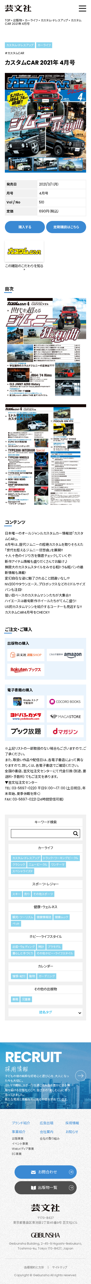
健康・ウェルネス (46, 907)
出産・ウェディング (23, 947)
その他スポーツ (43, 894)
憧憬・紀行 (18, 976)
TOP (7, 20)
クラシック (18, 864)
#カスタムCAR (14, 53)
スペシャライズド (22, 871)
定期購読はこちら (66, 227)
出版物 (17, 20)
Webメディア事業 (23, 1149)
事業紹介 (18, 1131)
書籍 (15, 999)
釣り (27, 894)
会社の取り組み (50, 1138)
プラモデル (54, 947)
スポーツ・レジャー (45, 884)
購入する (25, 227)
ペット (16, 924)
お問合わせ (47, 1172)
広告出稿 (46, 1123)
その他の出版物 (45, 989)
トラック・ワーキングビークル (60, 858)
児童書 (26, 999)
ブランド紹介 (21, 1123)
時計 (41, 947)
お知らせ (72, 1131)
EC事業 (17, 1154)
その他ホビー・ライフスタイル (55, 953)
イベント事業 (20, 1144)
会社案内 (46, 1131)
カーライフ (31, 20)
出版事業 (18, 1138)
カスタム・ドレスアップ (54, 20)
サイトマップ (59, 1267)
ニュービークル (38, 864)
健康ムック (61, 917)
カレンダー (45, 966)
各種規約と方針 (34, 1267)
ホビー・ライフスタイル (45, 936)
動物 (32, 976)
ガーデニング (47, 976)
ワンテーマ (58, 864)
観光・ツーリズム (22, 917)
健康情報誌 (44, 917)
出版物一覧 (47, 1187)
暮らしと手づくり (22, 953)
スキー (16, 894)
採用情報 (72, 1123)
